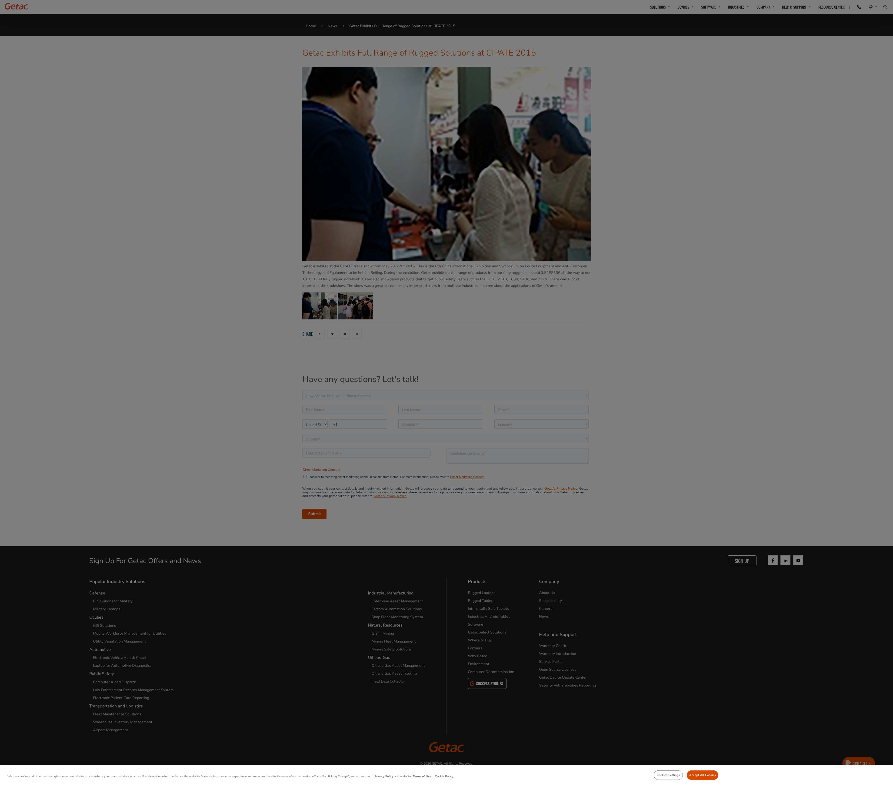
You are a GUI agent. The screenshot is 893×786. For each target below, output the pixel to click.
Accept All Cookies (702, 775)
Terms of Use (422, 776)
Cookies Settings (668, 775)
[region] (446, 775)
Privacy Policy (383, 776)
